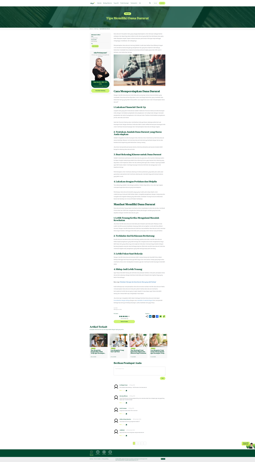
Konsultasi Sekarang (100, 90)
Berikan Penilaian (124, 321)
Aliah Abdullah (95, 46)
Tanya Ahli (116, 3)
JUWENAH (122, 430)
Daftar (162, 3)
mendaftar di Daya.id (145, 300)
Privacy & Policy (105, 458)
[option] (127, 17)
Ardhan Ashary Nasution (125, 419)
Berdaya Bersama (107, 3)
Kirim (163, 378)
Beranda (99, 3)
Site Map (91, 458)
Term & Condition (97, 458)
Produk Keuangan (124, 3)
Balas (121, 390)
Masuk (155, 3)
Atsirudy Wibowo (124, 396)
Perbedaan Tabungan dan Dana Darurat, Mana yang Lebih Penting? (138, 282)
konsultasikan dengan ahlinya (122, 300)
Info (140, 3)
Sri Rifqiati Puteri (124, 385)
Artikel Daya (96, 28)
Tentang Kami (134, 3)
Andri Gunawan (123, 408)
